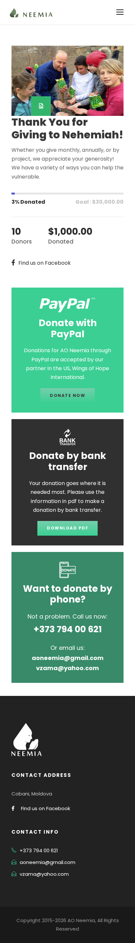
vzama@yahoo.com (44, 874)
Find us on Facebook (45, 808)
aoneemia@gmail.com (47, 862)
